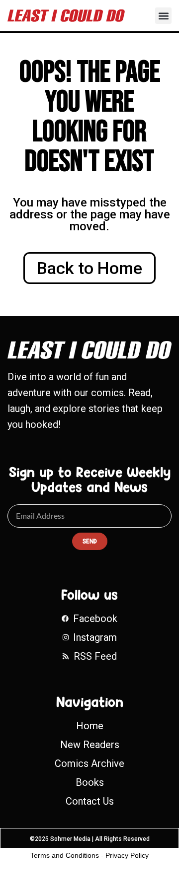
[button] (163, 15)
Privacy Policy (127, 855)
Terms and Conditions (64, 855)
